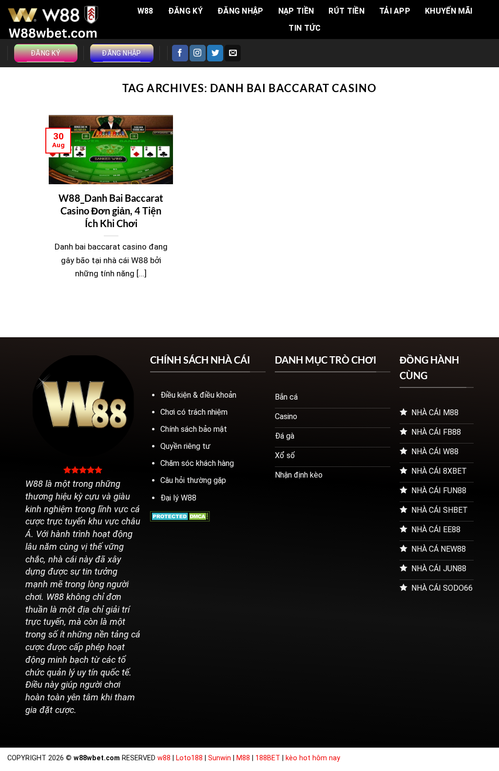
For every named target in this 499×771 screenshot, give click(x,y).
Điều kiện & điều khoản (198, 395)
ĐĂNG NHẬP (240, 11)
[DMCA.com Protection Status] (180, 515)
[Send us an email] (233, 53)
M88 (243, 758)
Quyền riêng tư (185, 446)
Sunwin (219, 758)
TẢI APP (394, 11)
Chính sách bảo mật (193, 429)
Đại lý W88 (178, 497)
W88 (145, 11)
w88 (164, 758)
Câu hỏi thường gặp (193, 480)
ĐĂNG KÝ (185, 11)
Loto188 (189, 758)
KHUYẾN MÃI (448, 11)
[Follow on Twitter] (215, 53)
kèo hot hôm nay (313, 758)
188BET (268, 758)
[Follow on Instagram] (198, 53)
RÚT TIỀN (346, 11)
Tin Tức (304, 28)
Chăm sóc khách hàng (197, 463)
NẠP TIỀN (296, 11)
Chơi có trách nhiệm (194, 412)
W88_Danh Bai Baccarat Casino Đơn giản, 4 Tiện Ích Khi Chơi (110, 210)
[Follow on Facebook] (180, 53)
